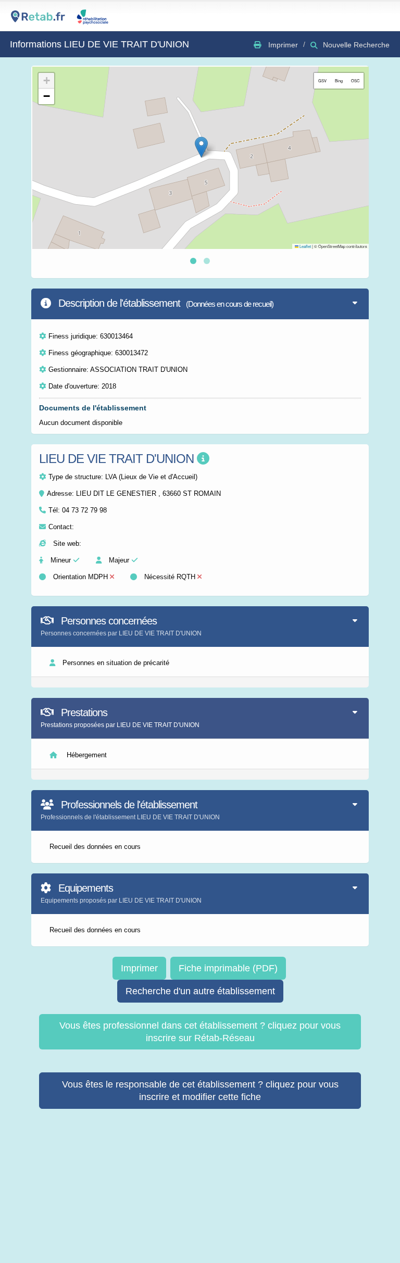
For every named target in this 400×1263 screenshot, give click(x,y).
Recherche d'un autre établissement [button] (200, 991)
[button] (201, 147)
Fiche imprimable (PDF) (228, 968)
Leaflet (304, 246)
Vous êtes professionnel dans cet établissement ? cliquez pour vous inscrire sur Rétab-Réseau (200, 1031)
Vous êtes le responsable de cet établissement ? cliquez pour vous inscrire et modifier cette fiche (200, 1090)
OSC (355, 80)
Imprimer (139, 968)
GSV (322, 80)
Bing (339, 80)
